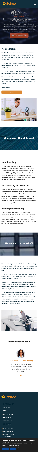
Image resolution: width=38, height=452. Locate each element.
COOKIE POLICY (7, 423)
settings (16, 445)
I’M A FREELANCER (8, 406)
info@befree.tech (8, 434)
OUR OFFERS (6, 409)
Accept (5, 449)
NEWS (5, 412)
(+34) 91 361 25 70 (8, 431)
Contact (11, 92)
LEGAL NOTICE (7, 426)
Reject (13, 449)
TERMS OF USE (7, 420)
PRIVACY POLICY (8, 417)
